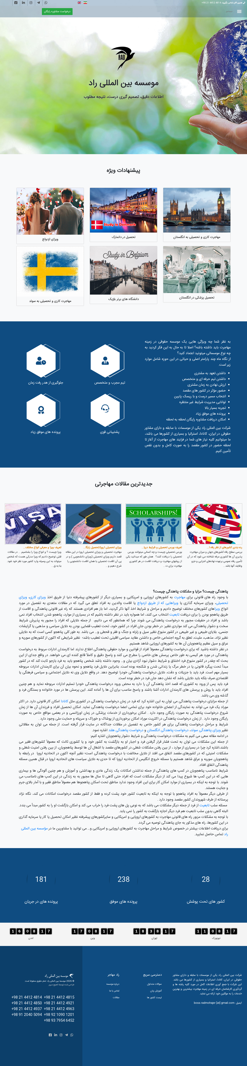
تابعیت (174, 615)
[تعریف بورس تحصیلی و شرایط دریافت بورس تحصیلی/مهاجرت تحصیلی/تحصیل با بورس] (154, 524)
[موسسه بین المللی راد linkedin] (23, 3)
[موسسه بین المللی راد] (123, 59)
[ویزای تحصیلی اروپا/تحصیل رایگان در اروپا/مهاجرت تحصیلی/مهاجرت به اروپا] (93, 524)
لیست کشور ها (154, 998)
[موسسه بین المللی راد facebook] (15, 3)
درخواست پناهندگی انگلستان (168, 730)
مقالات (116, 998)
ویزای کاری (38, 597)
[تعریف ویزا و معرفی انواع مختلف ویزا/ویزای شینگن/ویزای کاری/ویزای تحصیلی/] (33, 524)
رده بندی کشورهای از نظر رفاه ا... (224, 547)
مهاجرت (179, 597)
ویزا (217, 609)
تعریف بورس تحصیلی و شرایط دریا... (162, 547)
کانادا (64, 701)
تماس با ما (114, 991)
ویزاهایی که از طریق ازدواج (157, 603)
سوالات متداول (154, 984)
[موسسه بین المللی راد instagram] (31, 3)
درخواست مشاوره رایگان (57, 11)
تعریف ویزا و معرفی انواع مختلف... (42, 547)
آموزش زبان (156, 991)
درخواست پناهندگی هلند (125, 730)
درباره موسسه (112, 984)
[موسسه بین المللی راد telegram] (38, 3)
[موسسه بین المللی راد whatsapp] (46, 3)
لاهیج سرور (53, 985)
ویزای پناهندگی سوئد (206, 730)
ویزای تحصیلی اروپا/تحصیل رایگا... (102, 547)
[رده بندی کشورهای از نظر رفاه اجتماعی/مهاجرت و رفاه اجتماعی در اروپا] (214, 524)
